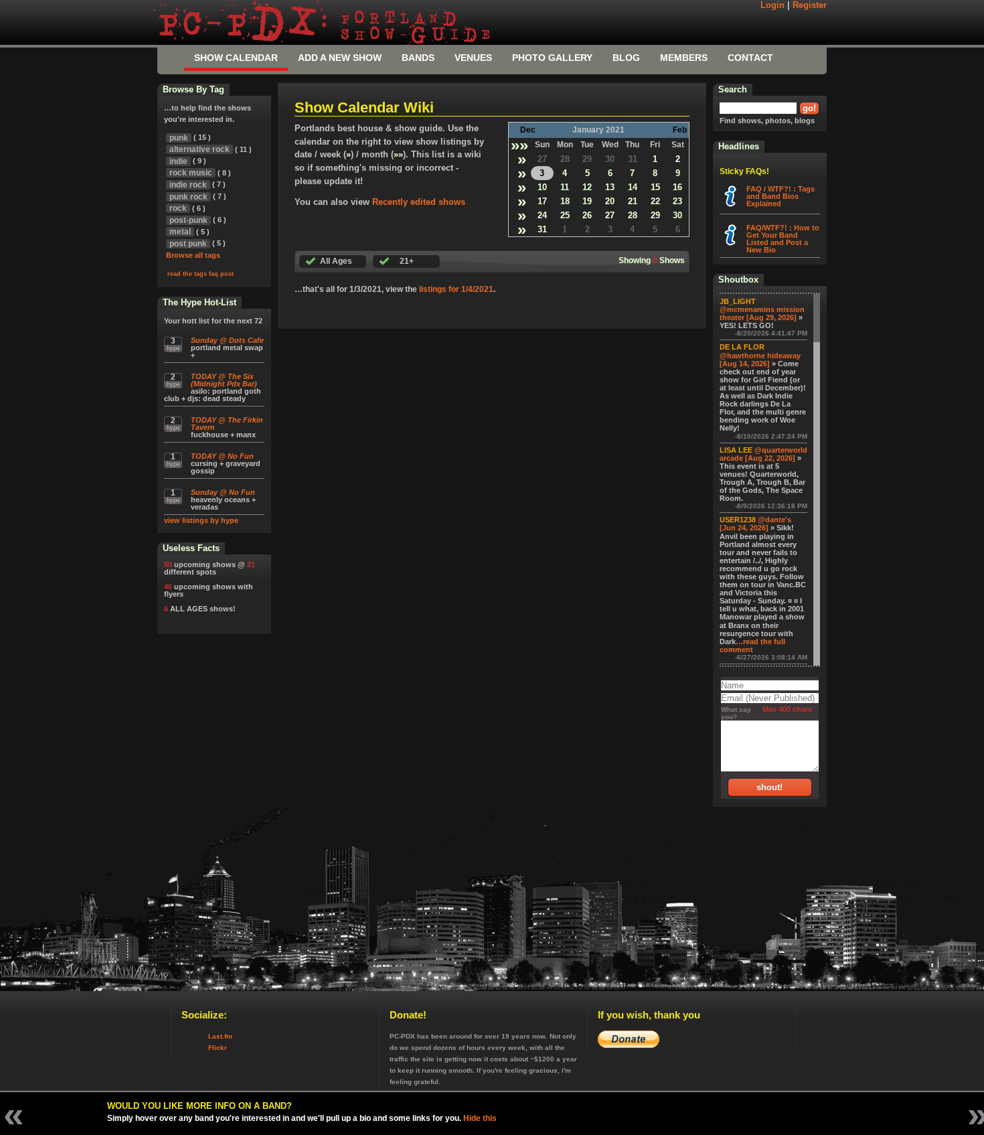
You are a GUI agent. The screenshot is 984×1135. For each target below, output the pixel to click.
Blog (626, 57)
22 (655, 201)
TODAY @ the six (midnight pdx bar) (224, 380)
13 (609, 187)
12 (587, 187)
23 (677, 201)
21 (632, 201)
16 (677, 187)
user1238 (738, 520)
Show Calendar (236, 57)
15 (655, 187)
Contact (750, 57)
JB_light (738, 301)
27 (542, 159)
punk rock (188, 197)
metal (180, 231)
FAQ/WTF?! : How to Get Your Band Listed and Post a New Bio (782, 239)
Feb (680, 130)
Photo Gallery (552, 57)
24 (542, 215)
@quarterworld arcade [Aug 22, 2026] (763, 454)
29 (587, 159)
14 (632, 187)
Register (810, 5)
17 (542, 201)
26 (587, 215)
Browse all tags (193, 255)
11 (564, 187)
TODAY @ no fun (222, 456)
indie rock (188, 185)
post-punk (188, 220)
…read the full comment (752, 645)
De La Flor (742, 347)
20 (609, 201)
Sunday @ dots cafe (227, 340)
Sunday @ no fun (223, 492)
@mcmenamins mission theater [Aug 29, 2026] (762, 313)
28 (565, 159)
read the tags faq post (200, 274)
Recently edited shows (418, 202)
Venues (473, 57)
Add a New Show (340, 57)
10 (542, 187)
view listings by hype (201, 520)
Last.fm (220, 1036)
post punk (188, 243)
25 (565, 215)
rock (178, 208)
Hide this (480, 1118)
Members (684, 57)
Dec (528, 130)
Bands (418, 57)
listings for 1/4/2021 (456, 289)
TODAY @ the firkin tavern (227, 424)
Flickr (217, 1047)
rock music (190, 172)
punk (178, 138)
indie (178, 161)
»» (519, 145)
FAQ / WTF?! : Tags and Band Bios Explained (780, 196)
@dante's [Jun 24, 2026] (755, 524)
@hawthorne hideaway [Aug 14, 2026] (760, 360)
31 (632, 159)
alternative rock (199, 149)
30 (609, 159)
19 (587, 201)
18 (565, 201)
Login (772, 5)
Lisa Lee (736, 450)
